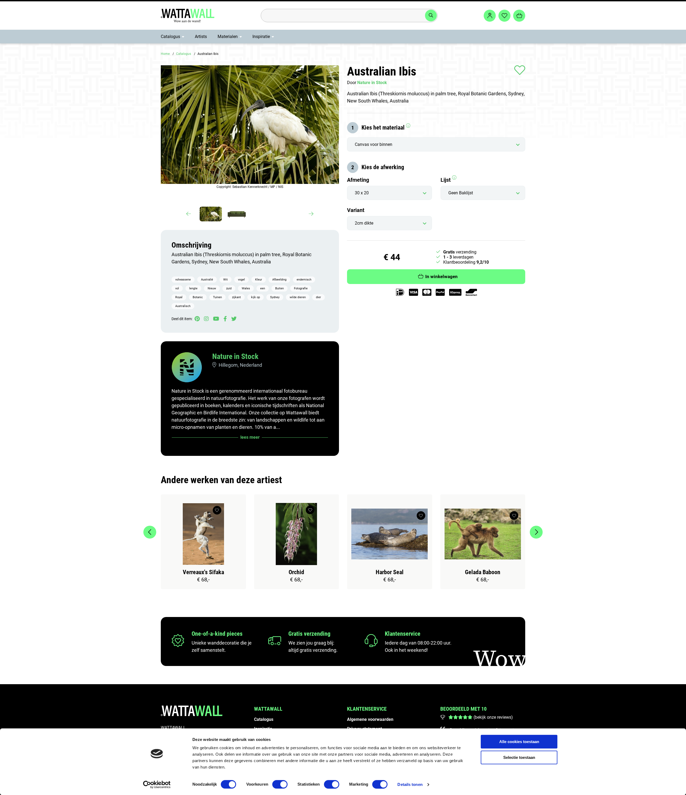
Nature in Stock (235, 356)
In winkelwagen (441, 276)
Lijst (446, 180)
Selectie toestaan (519, 757)
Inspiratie (261, 36)
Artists (201, 36)
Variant (355, 210)
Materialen (228, 36)
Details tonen (409, 784)
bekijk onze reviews (493, 717)
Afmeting (358, 180)
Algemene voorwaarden (370, 719)
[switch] (280, 784)
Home (165, 54)
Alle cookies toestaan (519, 741)
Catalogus (170, 36)
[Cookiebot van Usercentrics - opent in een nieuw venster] (156, 785)
